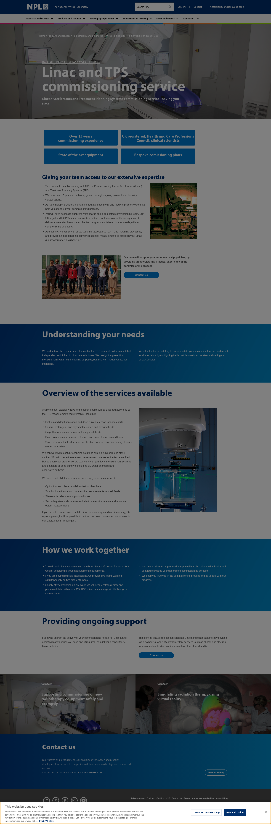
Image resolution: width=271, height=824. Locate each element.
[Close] (266, 812)
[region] (135, 813)
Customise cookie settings (206, 812)
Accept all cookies (235, 812)
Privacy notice (46, 820)
